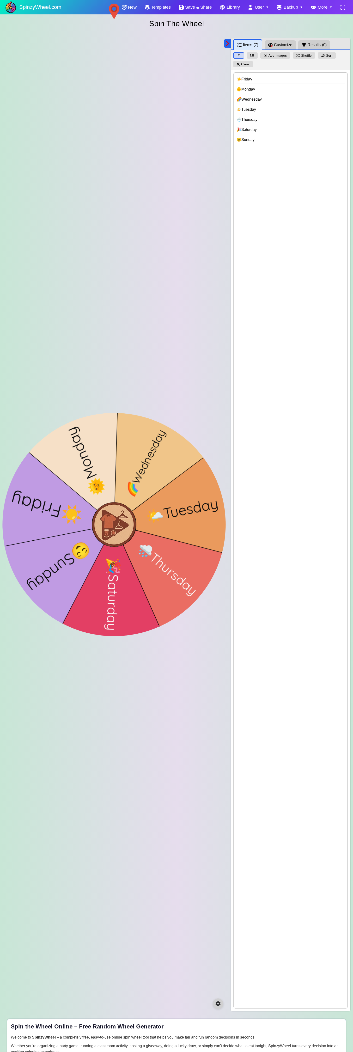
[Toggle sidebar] (227, 43)
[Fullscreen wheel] (343, 7)
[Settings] (218, 1003)
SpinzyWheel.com (40, 7)
